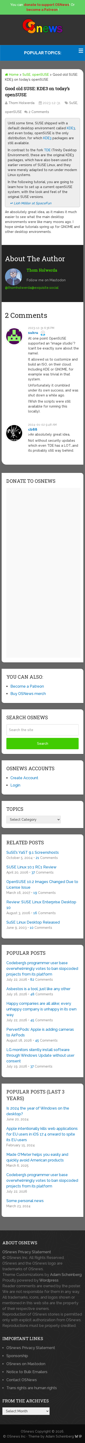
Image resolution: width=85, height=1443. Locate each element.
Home (13, 74)
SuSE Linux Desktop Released (33, 922)
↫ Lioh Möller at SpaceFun (30, 203)
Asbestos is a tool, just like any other (38, 989)
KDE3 (71, 128)
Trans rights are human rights (31, 1388)
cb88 (32, 429)
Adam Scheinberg (66, 1274)
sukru (33, 333)
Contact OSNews (21, 1380)
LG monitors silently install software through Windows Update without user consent (40, 1055)
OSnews (27, 1431)
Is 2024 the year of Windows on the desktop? (37, 1111)
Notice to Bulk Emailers (26, 1372)
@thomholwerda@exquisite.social (32, 288)
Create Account (24, 778)
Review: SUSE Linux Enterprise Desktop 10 (41, 905)
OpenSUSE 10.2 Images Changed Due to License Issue (42, 884)
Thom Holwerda (21, 103)
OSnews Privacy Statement (26, 1252)
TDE (47, 150)
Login (15, 785)
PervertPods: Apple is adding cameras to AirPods (40, 1032)
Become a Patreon (27, 686)
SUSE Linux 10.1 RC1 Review (31, 867)
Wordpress (49, 1280)
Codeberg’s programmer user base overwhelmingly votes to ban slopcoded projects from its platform (42, 968)
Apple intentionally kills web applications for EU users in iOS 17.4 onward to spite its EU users (42, 1134)
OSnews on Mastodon (25, 1364)
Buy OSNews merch (28, 693)
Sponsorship (17, 1356)
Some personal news (25, 1201)
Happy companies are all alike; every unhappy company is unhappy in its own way (41, 1009)
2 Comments (39, 112)
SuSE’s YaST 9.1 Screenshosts (32, 852)
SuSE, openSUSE (35, 74)
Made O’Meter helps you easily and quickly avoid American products (37, 1157)
